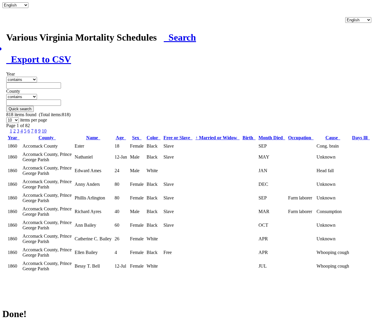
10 (44, 130)
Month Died (271, 137)
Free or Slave (177, 137)
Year (14, 137)
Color (153, 137)
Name (93, 137)
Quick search (20, 109)
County (47, 137)
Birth (249, 137)
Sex (137, 137)
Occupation (301, 137)
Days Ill (361, 137)
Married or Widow (217, 137)
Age (121, 137)
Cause (332, 137)
